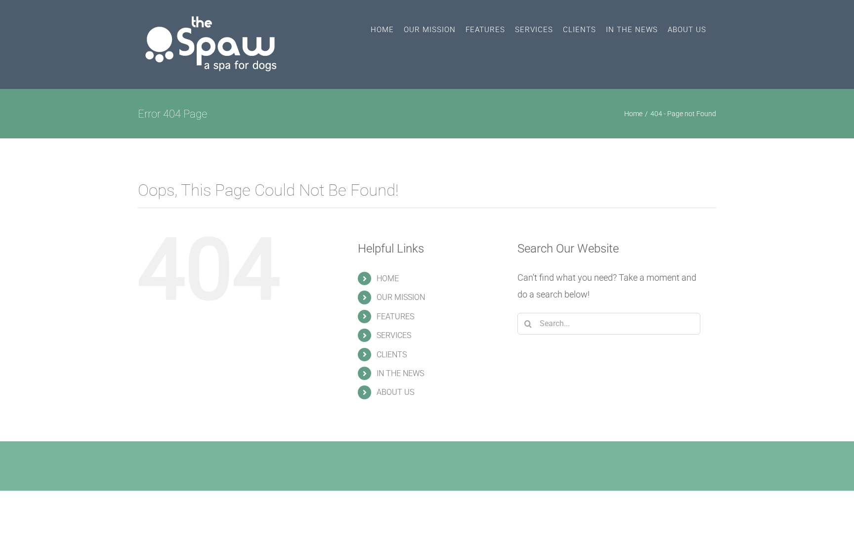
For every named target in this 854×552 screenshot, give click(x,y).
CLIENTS (392, 354)
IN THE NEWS (400, 373)
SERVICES (394, 335)
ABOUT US (395, 392)
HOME (388, 278)
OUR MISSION (401, 297)
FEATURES (395, 316)
